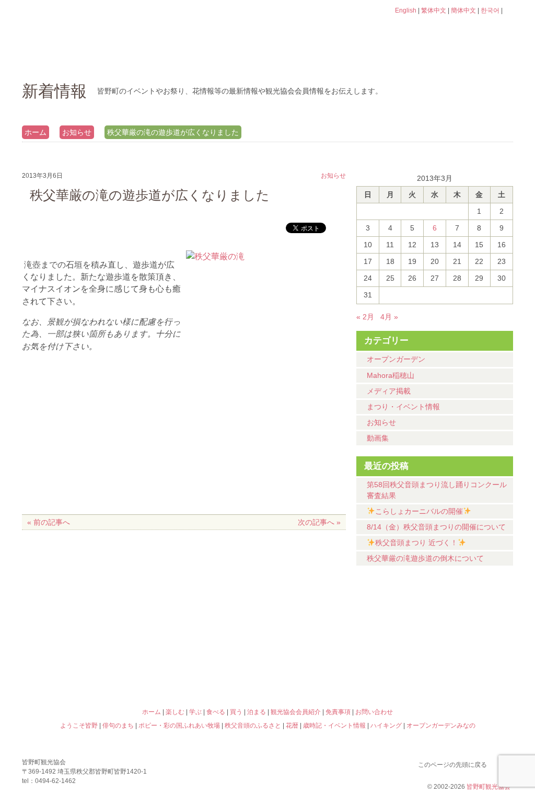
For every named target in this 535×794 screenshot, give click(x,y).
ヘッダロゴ (92, 25)
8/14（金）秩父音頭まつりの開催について (436, 527)
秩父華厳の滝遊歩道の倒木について (425, 558)
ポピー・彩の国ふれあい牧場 (82, 666)
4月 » (389, 317)
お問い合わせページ (453, 30)
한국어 (490, 10)
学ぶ (219, 60)
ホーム (57, 60)
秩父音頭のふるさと (205, 666)
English (405, 10)
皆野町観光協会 (488, 786)
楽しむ (134, 60)
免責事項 (338, 712)
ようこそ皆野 (82, 621)
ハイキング (329, 666)
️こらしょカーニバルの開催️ (419, 511)
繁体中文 (433, 10)
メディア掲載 (389, 391)
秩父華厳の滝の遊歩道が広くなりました (173, 132)
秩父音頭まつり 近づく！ (416, 542)
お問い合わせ (374, 712)
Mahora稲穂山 (390, 375)
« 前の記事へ (48, 522)
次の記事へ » (319, 522)
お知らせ (76, 132)
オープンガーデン (396, 359)
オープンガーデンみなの (452, 666)
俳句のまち (205, 621)
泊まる (471, 60)
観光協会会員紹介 (296, 712)
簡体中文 (463, 10)
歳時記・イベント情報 (452, 621)
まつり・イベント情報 (403, 406)
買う (387, 60)
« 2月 (365, 317)
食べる (303, 60)
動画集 (378, 438)
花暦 (329, 621)
